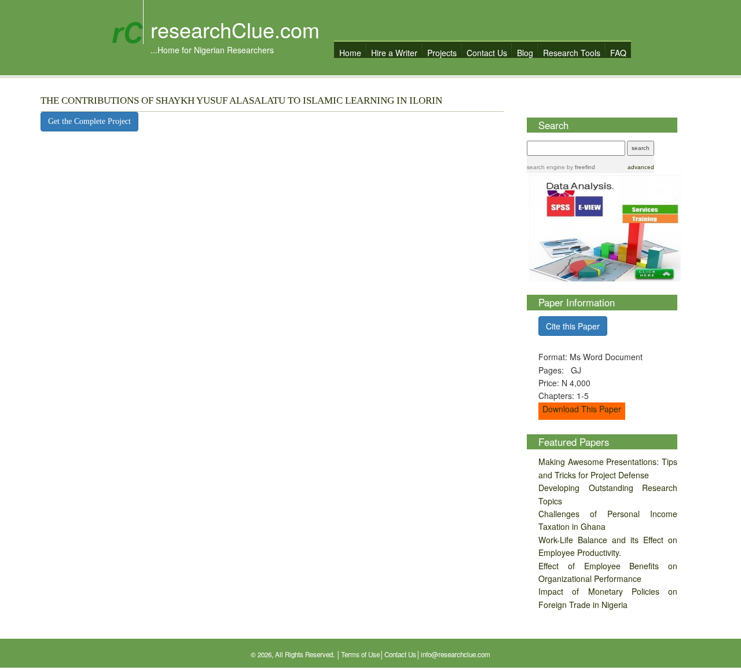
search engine (546, 167)
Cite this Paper (573, 326)
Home (350, 52)
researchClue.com (235, 29)
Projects (442, 52)
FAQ (618, 52)
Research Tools (571, 52)
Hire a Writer (394, 52)
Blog (525, 52)
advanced (641, 167)
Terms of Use (360, 654)
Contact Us (487, 52)
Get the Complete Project (89, 121)
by (580, 167)
